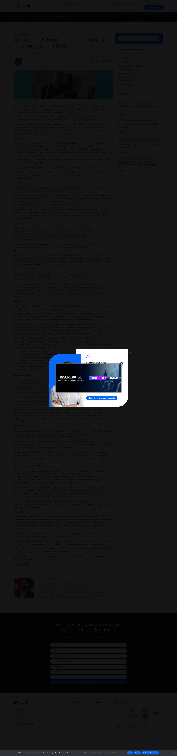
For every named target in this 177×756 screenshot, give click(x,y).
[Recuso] (174, 753)
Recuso (137, 753)
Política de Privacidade (150, 753)
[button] (130, 352)
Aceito (130, 753)
